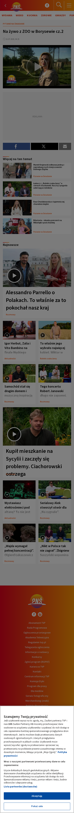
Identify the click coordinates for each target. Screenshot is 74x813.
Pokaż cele (37, 806)
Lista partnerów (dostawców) (20, 786)
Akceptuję (37, 795)
